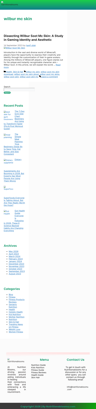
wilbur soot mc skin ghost (26, 74)
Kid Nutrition (15, 314)
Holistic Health (16, 312)
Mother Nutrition (16, 317)
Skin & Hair (18, 71)
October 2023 (15, 269)
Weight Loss (14, 329)
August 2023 (15, 274)
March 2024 (14, 256)
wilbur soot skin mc (29, 76)
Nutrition (13, 319)
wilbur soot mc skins (49, 74)
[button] (50, 4)
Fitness (12, 297)
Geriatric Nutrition (13, 305)
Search (7, 86)
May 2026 (13, 251)
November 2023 (16, 266)
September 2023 (17, 271)
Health (9, 71)
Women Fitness (16, 332)
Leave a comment (49, 76)
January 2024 (15, 261)
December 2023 (16, 264)
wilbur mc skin (33, 71)
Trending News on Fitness (16, 325)
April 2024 (14, 254)
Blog (11, 294)
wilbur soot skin (11, 76)
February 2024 (16, 259)
